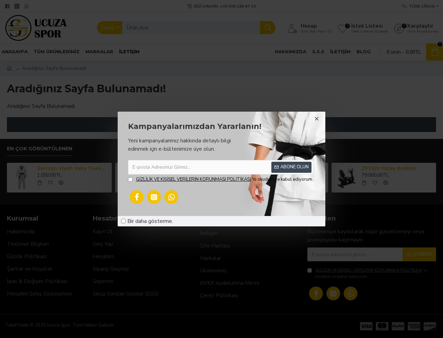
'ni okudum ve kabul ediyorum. (224, 179)
